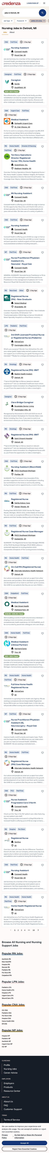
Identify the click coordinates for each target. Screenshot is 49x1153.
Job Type (8, 20)
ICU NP (4, 1046)
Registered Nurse (19, 499)
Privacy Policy (5, 1136)
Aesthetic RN (6, 959)
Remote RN (6, 967)
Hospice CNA (6, 1018)
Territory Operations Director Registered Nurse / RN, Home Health (23, 158)
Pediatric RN (6, 970)
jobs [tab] (5, 32)
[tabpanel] (24, 485)
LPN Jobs (18, 981)
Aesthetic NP (6, 1041)
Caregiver (16, 80)
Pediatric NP (6, 1038)
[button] (24, 13)
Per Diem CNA (7, 1015)
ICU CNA (5, 1010)
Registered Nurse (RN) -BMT (25, 370)
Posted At (22, 20)
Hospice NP (6, 1036)
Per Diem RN (6, 972)
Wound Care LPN (7, 998)
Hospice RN (6, 964)
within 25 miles (38, 20)
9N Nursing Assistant (21, 193)
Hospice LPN (6, 993)
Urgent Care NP (7, 1044)
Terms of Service (12, 1119)
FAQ (6, 1105)
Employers (9, 1083)
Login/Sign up (33, 3)
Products (8, 1087)
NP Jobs (17, 1030)
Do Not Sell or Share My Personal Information (28, 1136)
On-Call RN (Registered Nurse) (26, 567)
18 (34, 930)
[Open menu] (44, 3)
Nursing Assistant (20, 47)
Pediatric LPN (6, 987)
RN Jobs (17, 953)
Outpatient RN (7, 975)
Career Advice (11, 1072)
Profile (7, 1065)
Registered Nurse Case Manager (27, 531)
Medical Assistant (19, 119)
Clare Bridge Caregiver (22, 402)
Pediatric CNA (6, 1013)
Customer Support (13, 1109)
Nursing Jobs (10, 1068)
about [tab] (12, 32)
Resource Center (12, 1091)
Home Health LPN (8, 990)
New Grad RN (6, 962)
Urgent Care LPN (7, 995)
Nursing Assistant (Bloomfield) (26, 467)
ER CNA (4, 1024)
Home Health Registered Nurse (26, 906)
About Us (8, 1101)
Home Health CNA (8, 1021)
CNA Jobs (18, 1004)
